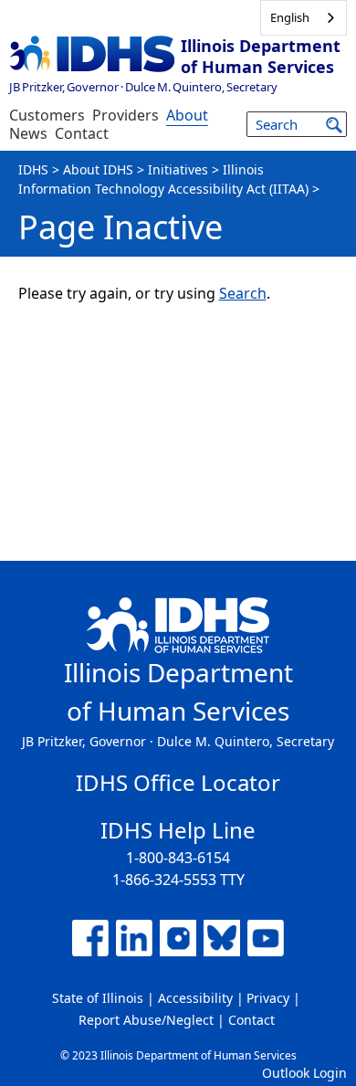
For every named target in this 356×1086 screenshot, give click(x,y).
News (28, 133)
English (289, 17)
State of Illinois (97, 998)
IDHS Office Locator (178, 782)
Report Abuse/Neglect (146, 1019)
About (187, 115)
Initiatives (178, 169)
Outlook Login (304, 1072)
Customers (47, 115)
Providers (125, 115)
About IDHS (98, 169)
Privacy (267, 998)
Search (243, 293)
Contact (82, 133)
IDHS (33, 169)
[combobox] (303, 18)
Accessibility (195, 998)
